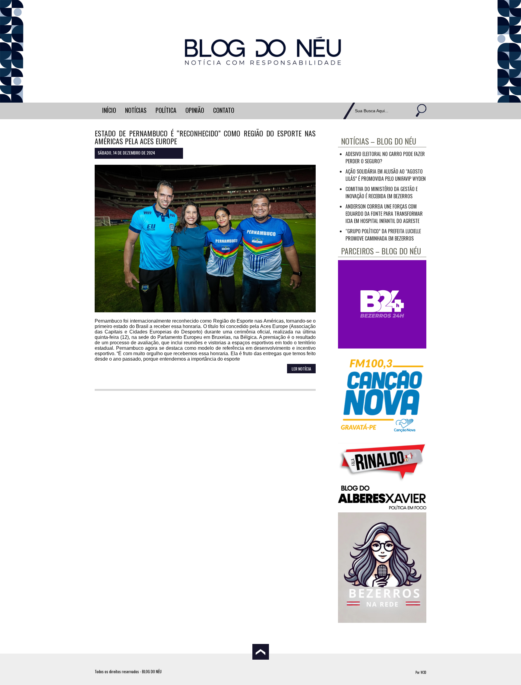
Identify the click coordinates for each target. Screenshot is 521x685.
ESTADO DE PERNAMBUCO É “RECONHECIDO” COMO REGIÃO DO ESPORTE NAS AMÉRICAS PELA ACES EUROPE (205, 137)
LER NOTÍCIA (301, 368)
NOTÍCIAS (136, 110)
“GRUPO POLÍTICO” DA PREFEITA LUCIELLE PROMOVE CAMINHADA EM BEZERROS (383, 235)
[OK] (420, 111)
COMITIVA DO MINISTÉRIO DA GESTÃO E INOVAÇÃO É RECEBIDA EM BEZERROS (382, 192)
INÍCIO (109, 110)
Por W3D (420, 672)
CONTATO (223, 110)
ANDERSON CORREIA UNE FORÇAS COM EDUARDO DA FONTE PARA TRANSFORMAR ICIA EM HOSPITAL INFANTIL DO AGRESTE (384, 214)
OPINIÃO (194, 110)
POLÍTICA (166, 110)
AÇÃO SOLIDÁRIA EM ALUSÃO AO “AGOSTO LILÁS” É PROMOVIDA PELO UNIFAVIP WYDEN (386, 175)
